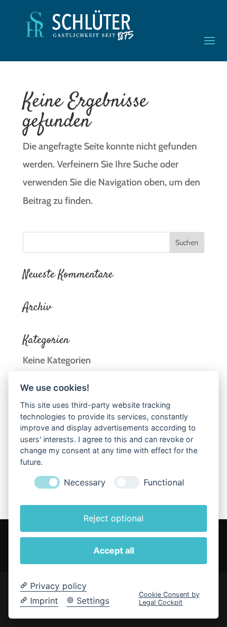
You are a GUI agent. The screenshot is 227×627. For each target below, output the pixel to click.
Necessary (85, 483)
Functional (164, 483)
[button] (209, 40)
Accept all (113, 550)
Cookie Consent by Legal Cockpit (169, 598)
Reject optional (113, 518)
